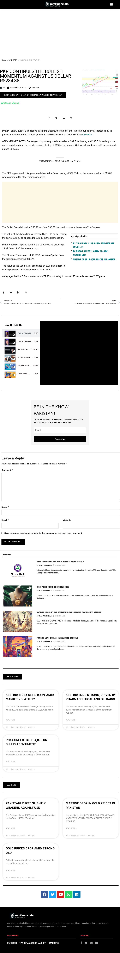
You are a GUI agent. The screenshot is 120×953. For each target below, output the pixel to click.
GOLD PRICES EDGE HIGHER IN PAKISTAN (53, 586)
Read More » (11, 720)
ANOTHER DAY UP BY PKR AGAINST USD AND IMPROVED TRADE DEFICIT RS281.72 (69, 612)
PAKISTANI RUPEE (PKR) (29, 60)
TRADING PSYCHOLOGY (28, 349)
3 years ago (59, 616)
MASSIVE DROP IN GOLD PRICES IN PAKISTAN (94, 259)
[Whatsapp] (68, 894)
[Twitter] (52, 894)
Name (5, 506)
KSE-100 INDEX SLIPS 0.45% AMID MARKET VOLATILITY (93, 245)
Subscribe (60, 439)
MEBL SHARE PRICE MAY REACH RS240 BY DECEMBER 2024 (60, 561)
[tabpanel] (79, 353)
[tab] (21, 333)
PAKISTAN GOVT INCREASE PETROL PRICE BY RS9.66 (57, 637)
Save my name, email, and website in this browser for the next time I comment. (43, 533)
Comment (7, 470)
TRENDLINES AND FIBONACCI (30, 374)
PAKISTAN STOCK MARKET (33, 943)
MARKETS (13, 60)
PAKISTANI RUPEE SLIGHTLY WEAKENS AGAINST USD (90, 253)
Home (3, 60)
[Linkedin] (76, 894)
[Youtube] (60, 894)
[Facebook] (44, 894)
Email (5, 520)
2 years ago (59, 565)
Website (67, 520)
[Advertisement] (60, 30)
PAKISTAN (12, 943)
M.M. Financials (45, 565)
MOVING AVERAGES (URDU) (29, 365)
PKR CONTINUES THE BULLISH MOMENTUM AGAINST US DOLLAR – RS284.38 (37, 76)
